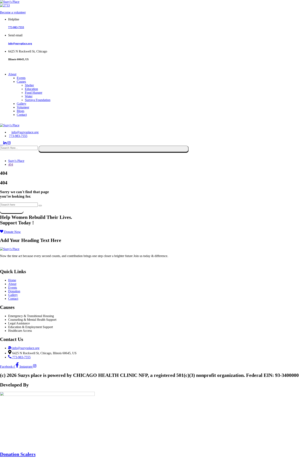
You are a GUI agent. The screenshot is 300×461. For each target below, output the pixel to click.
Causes (21, 81)
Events (21, 78)
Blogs (20, 111)
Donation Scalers (18, 454)
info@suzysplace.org (20, 43)
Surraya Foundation (37, 100)
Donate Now (10, 263)
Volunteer (23, 107)
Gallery (21, 103)
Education (31, 89)
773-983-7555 (16, 27)
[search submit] (114, 149)
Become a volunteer (13, 12)
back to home (11, 208)
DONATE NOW (12, 121)
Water (28, 96)
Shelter (29, 85)
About (12, 74)
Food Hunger (33, 92)
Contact (22, 114)
